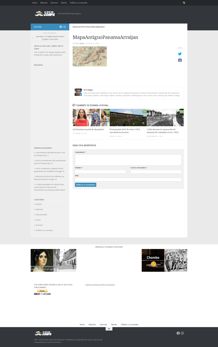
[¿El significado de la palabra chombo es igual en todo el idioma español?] (153, 261)
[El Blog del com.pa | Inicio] (45, 13)
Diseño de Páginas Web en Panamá (100, 285)
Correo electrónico (138, 168)
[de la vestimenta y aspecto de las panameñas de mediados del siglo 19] (42, 261)
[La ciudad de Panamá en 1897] (65, 261)
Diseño (64, 3)
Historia (43, 3)
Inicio (34, 3)
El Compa (80, 43)
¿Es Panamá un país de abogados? (88, 129)
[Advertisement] (142, 14)
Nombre (79, 168)
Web (77, 176)
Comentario (80, 152)
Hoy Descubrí (41, 215)
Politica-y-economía (78, 3)
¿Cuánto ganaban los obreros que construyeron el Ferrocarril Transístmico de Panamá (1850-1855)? (49, 187)
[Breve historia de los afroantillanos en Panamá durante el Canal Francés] (176, 261)
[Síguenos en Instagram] (64, 26)
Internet (54, 3)
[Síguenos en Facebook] (60, 26)
